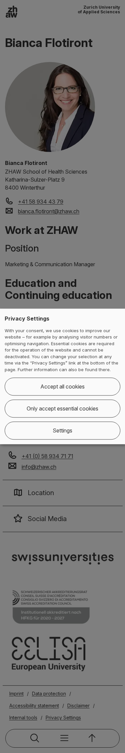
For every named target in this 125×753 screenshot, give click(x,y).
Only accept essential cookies (62, 408)
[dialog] (62, 376)
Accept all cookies (62, 386)
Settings (62, 430)
